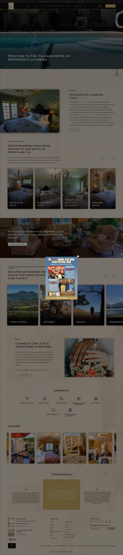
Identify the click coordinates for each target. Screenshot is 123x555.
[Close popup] (78, 256)
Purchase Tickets (61, 298)
